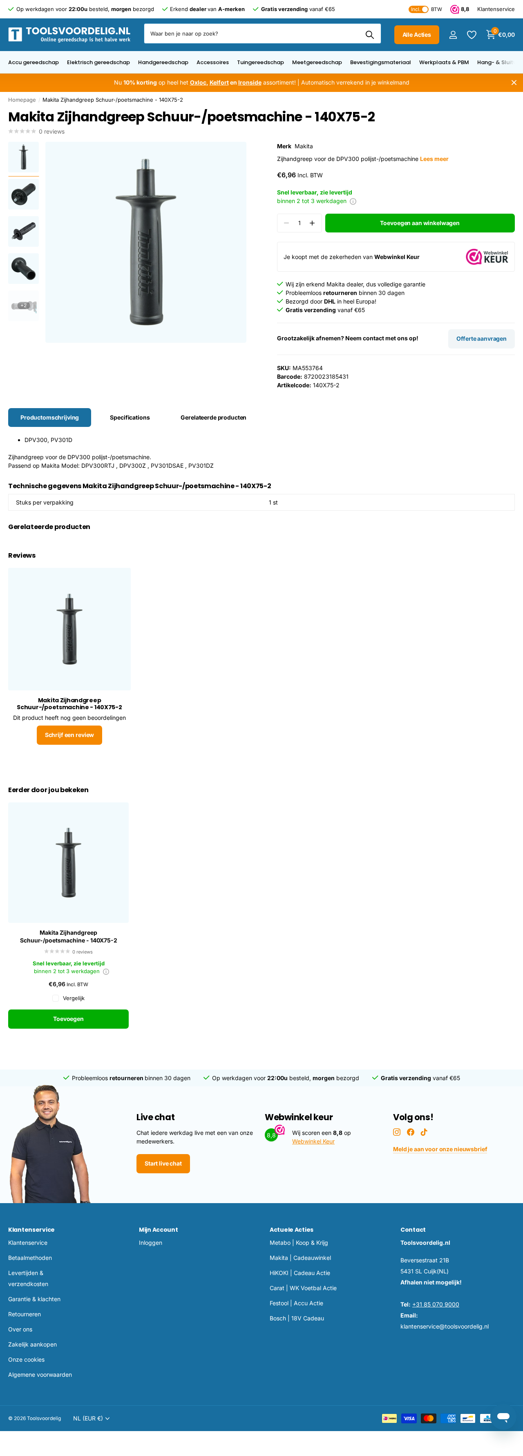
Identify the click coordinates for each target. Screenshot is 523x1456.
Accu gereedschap (33, 62)
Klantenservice (31, 1230)
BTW (426, 9)
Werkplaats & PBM (444, 62)
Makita (304, 146)
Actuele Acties (291, 1230)
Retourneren (24, 1314)
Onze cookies (26, 1359)
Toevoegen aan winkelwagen (420, 222)
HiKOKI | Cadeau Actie (300, 1272)
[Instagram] (396, 1132)
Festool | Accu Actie (296, 1303)
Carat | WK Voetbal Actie (303, 1287)
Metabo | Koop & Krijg (299, 1242)
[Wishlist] (471, 35)
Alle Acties (416, 34)
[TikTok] (424, 1132)
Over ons (20, 1329)
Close (514, 83)
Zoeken (370, 34)
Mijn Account (158, 1230)
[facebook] (410, 1132)
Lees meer (434, 158)
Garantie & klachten (34, 1298)
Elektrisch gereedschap (98, 62)
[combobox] (262, 33)
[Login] (453, 35)
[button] (312, 223)
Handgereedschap (163, 62)
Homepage (22, 99)
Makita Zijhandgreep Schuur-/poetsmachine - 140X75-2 (68, 936)
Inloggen (150, 1242)
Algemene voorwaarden (40, 1374)
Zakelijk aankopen (32, 1344)
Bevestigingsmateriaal (380, 62)
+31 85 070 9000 (435, 1304)
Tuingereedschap (260, 62)
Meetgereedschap (317, 62)
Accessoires (213, 62)
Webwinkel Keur (313, 1141)
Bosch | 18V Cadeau (297, 1318)
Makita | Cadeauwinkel (300, 1257)
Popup (353, 200)
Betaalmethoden (30, 1257)
